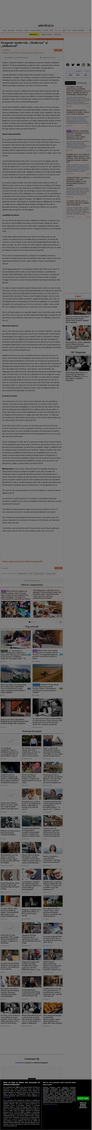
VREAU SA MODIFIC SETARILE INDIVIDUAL (83, 1105)
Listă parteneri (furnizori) (50, 1104)
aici (16, 1115)
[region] (46, 1104)
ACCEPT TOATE (83, 1098)
